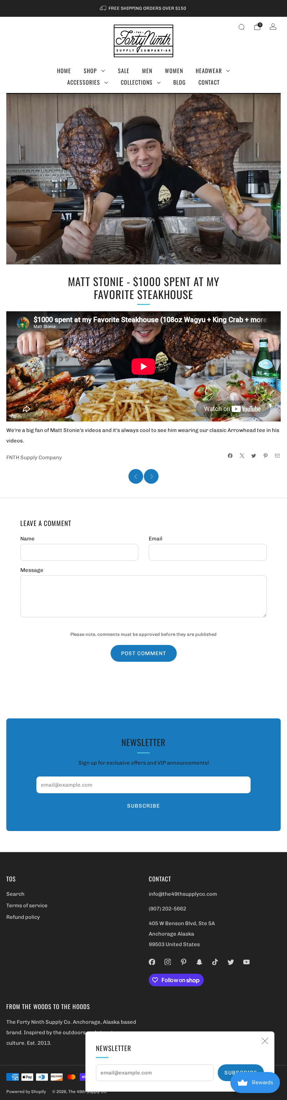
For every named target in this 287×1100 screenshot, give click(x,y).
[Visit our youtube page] (246, 962)
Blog (179, 82)
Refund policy (23, 917)
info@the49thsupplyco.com (183, 894)
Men (147, 70)
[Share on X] (242, 455)
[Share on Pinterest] (265, 455)
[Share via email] (277, 455)
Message (31, 570)
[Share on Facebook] (230, 455)
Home (64, 70)
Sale (124, 70)
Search (15, 894)
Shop (90, 70)
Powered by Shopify (26, 1091)
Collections (137, 82)
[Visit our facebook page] (152, 962)
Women (174, 70)
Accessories (83, 82)
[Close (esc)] (264, 1040)
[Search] (241, 26)
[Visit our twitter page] (231, 962)
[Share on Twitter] (254, 455)
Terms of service (27, 905)
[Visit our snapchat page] (199, 962)
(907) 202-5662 (167, 909)
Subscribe (143, 806)
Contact (209, 82)
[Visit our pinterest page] (183, 962)
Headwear (209, 70)
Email (155, 538)
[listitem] (143, 8)
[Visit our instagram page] (168, 962)
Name (27, 538)
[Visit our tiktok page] (215, 962)
